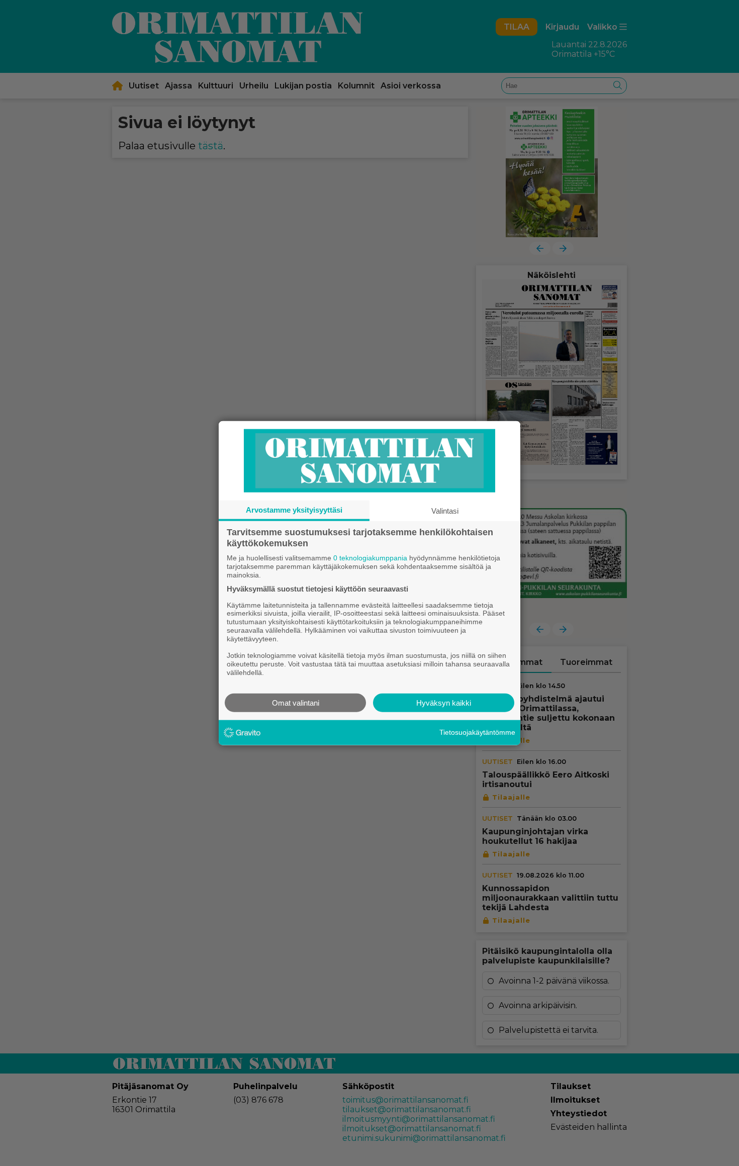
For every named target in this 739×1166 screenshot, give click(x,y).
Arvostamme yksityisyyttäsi (294, 510)
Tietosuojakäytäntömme (477, 732)
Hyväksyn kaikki (443, 702)
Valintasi (444, 511)
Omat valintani (295, 702)
